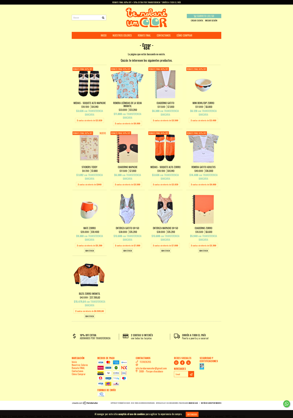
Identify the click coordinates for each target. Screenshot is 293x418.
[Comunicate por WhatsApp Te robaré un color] (286, 403)
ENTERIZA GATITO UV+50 (127, 228)
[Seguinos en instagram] (176, 362)
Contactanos (163, 35)
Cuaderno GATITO (165, 103)
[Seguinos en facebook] (182, 362)
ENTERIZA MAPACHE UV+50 (165, 228)
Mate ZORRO (89, 228)
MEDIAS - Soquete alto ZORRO (165, 167)
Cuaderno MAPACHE (127, 167)
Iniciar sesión (211, 20)
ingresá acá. (193, 403)
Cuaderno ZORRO (203, 228)
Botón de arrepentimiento (211, 403)
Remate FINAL (144, 35)
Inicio (104, 35)
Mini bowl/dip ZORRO (203, 103)
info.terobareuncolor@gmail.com (151, 368)
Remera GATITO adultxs (203, 167)
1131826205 (145, 362)
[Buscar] (103, 17)
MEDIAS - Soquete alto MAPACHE (90, 103)
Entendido (192, 414)
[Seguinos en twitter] (188, 362)
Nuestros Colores (122, 35)
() (205, 16)
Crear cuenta (197, 20)
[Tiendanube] (85, 404)
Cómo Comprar (184, 35)
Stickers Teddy (89, 167)
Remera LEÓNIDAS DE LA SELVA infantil (127, 104)
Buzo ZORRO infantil (89, 293)
